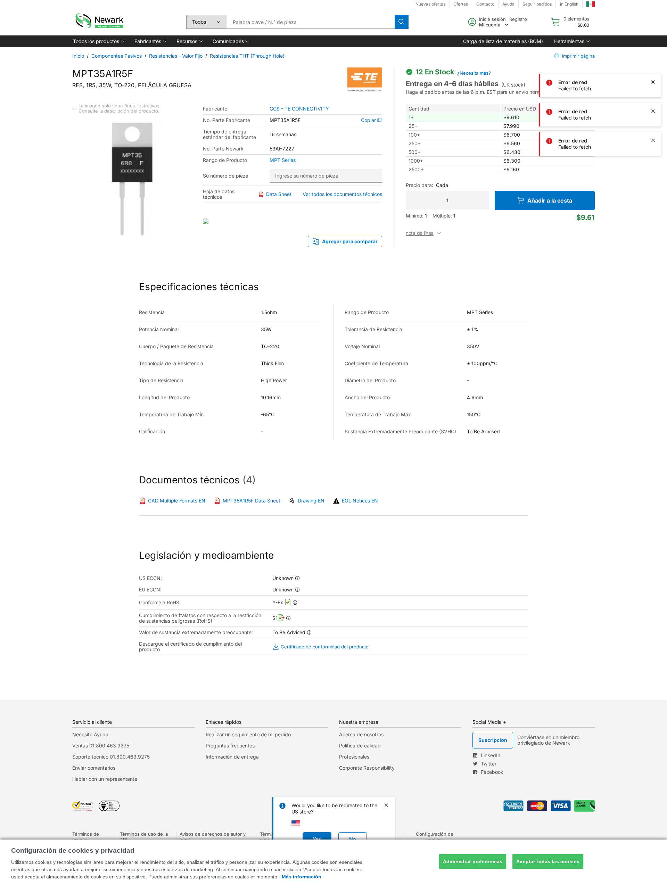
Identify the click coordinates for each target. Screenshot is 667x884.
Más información (301, 876)
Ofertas (460, 4)
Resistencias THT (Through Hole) (247, 56)
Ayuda (508, 4)
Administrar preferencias (472, 861)
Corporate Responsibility (367, 768)
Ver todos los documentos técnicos (342, 194)
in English (569, 4)
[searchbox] (311, 22)
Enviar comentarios (93, 768)
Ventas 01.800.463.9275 (100, 745)
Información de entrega (232, 757)
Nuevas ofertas (430, 4)
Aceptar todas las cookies (547, 861)
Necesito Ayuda (90, 734)
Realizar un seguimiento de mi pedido (248, 734)
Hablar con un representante (104, 779)
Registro (518, 19)
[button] (98, 41)
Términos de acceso (85, 836)
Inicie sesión (492, 19)
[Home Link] (98, 22)
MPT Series (283, 160)
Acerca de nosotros (361, 734)
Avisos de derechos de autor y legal (213, 836)
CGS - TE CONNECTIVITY (299, 109)
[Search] (402, 22)
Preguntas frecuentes (230, 745)
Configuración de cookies (434, 836)
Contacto (485, 4)
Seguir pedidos (537, 4)
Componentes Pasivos (116, 56)
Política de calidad (360, 745)
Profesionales (354, 757)
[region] (333, 862)
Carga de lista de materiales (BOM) (503, 41)
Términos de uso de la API (144, 836)
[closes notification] (653, 23)
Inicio (78, 56)
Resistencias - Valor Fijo (176, 56)
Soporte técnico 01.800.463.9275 (111, 757)
